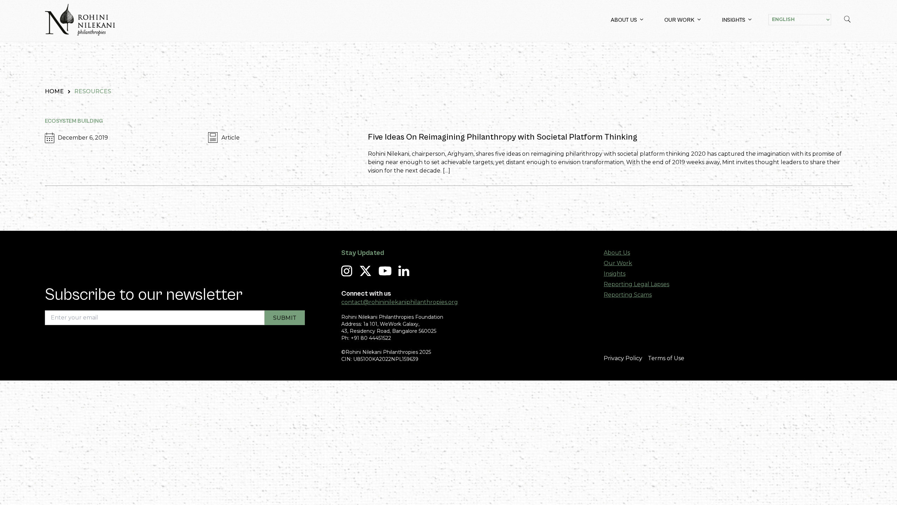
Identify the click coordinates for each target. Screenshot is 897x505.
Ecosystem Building (74, 121)
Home (54, 91)
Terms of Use (666, 358)
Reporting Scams (628, 294)
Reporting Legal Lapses (636, 284)
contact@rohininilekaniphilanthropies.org (399, 302)
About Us (624, 20)
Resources (92, 91)
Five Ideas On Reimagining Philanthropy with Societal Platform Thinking (502, 137)
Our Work (679, 20)
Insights (733, 20)
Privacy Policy (623, 358)
